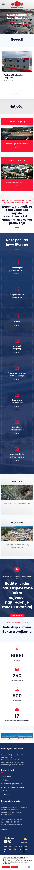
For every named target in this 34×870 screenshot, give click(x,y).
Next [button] (19, 92)
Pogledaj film (17, 616)
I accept (6, 867)
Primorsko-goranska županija (13, 787)
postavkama (6, 863)
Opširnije (17, 274)
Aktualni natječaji (17, 121)
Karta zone (17, 481)
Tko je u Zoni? (17, 522)
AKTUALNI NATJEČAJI (17, 23)
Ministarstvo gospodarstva (12, 784)
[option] (17, 68)
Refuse (14, 867)
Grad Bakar (7, 776)
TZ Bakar (6, 780)
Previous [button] (14, 92)
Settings (22, 867)
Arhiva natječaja (17, 160)
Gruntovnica (7, 791)
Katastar (6, 794)
